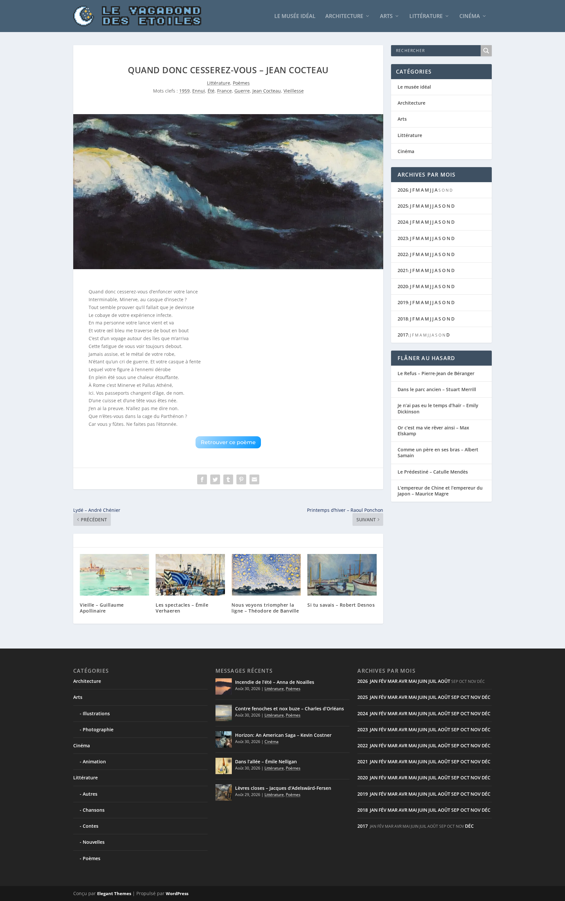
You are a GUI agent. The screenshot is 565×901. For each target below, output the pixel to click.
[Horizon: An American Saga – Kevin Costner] (223, 739)
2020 (403, 286)
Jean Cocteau (266, 91)
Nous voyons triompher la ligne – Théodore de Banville (265, 608)
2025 (403, 206)
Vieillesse (293, 91)
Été (211, 91)
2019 (403, 302)
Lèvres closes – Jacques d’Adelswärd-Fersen (283, 788)
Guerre (242, 91)
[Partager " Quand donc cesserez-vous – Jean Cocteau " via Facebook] (202, 479)
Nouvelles (94, 842)
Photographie (98, 729)
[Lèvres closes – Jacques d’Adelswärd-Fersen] (223, 792)
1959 (184, 91)
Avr (403, 681)
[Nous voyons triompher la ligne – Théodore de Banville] (266, 575)
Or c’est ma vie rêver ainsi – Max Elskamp (433, 431)
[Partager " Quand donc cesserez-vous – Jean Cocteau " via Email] (254, 479)
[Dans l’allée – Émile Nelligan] (223, 766)
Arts (386, 16)
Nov (476, 697)
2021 (403, 270)
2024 (403, 222)
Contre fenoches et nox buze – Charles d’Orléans (289, 708)
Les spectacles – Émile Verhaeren (182, 608)
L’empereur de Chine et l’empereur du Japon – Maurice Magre (440, 491)
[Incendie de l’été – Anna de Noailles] (223, 686)
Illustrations (96, 713)
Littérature (426, 16)
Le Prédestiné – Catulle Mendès (433, 472)
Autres (90, 794)
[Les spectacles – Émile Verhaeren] (190, 575)
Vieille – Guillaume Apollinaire (102, 608)
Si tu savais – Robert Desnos (341, 605)
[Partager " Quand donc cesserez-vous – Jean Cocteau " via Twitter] (215, 479)
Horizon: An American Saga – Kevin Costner (283, 735)
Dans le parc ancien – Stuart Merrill (437, 389)
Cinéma (469, 16)
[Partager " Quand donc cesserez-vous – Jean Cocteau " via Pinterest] (241, 479)
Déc (486, 697)
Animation (94, 761)
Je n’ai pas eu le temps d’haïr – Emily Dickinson (438, 408)
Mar (392, 681)
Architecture (344, 16)
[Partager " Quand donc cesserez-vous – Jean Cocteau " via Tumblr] (228, 479)
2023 (403, 238)
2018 (403, 319)
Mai (412, 681)
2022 (403, 254)
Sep (455, 697)
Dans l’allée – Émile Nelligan (266, 761)
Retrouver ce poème (228, 442)
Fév (382, 681)
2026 (403, 190)
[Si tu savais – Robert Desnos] (342, 575)
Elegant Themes (114, 893)
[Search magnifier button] (486, 50)
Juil (432, 681)
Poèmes (241, 83)
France (224, 91)
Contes (90, 826)
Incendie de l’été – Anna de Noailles (274, 682)
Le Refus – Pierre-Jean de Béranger (436, 373)
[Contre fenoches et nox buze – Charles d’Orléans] (223, 713)
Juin (422, 681)
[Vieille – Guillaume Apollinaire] (114, 575)
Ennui (198, 91)
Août (444, 681)
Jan (374, 681)
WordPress (177, 893)
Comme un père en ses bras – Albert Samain (438, 452)
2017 (403, 335)
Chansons (94, 810)
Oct (465, 697)
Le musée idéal (295, 16)
